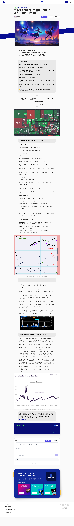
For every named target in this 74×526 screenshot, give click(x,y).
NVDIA (19, 7)
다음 (39, 463)
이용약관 (7, 511)
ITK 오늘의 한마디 (24, 89)
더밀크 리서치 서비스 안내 (10, 509)
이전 (34, 463)
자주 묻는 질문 (8, 506)
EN (57, 425)
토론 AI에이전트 (48, 440)
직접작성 (55, 440)
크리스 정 (18, 16)
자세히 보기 (21, 492)
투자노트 (16, 7)
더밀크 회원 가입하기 (23, 419)
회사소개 (7, 504)
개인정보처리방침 (8, 512)
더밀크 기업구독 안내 (9, 508)
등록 (56, 455)
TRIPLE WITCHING (24, 7)
